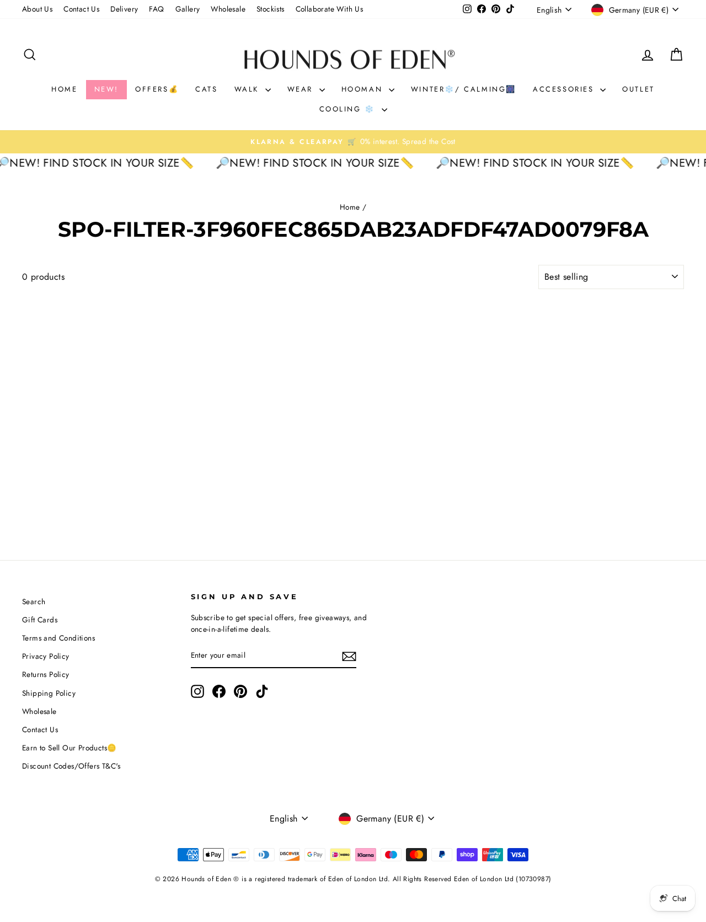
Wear (302, 89)
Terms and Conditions (58, 637)
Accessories (565, 89)
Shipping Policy (49, 693)
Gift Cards (39, 619)
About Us (37, 8)
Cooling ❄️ (349, 109)
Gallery (187, 8)
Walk (248, 89)
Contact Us (81, 8)
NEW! (106, 89)
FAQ (156, 8)
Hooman (363, 89)
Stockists (270, 8)
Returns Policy (45, 674)
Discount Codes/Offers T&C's (71, 765)
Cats (206, 89)
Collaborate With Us (329, 8)
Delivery (124, 8)
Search (33, 601)
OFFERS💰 (157, 89)
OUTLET (638, 89)
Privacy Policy (45, 656)
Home (64, 89)
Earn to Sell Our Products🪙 (69, 747)
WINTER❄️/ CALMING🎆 (463, 89)
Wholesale (228, 8)
